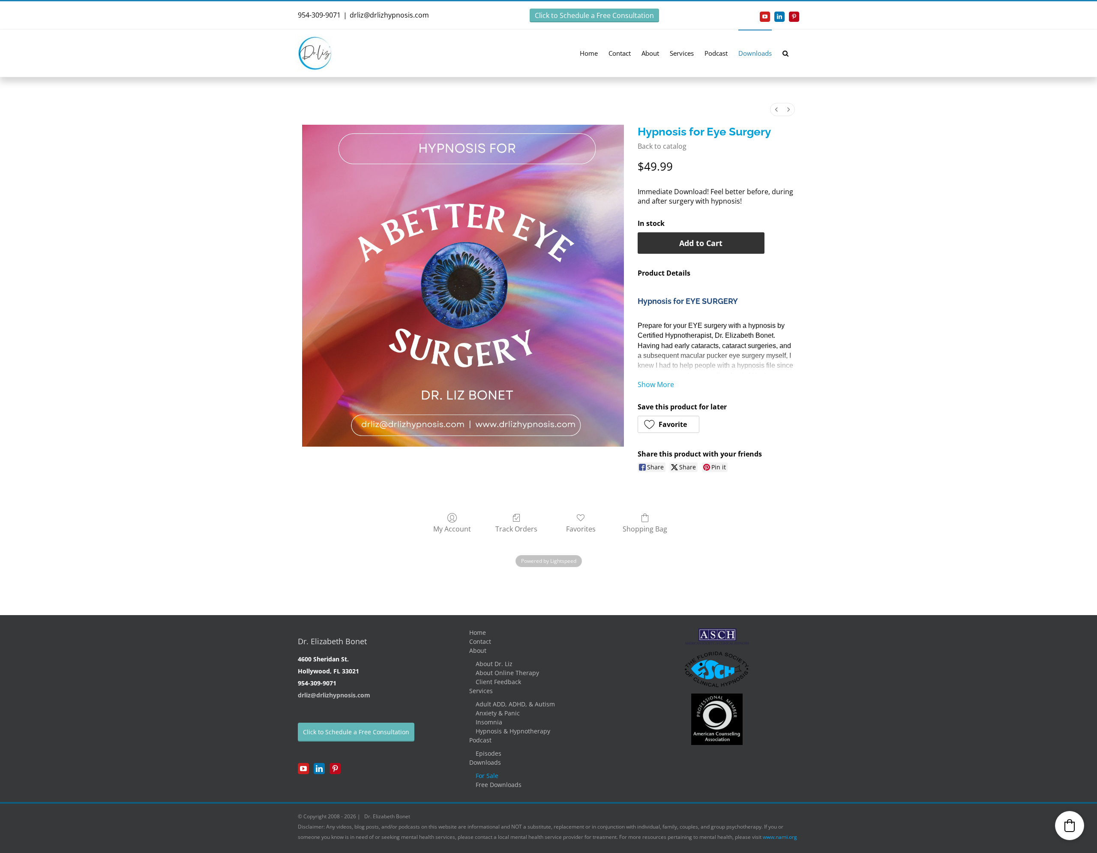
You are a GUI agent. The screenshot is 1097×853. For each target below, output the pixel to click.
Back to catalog (662, 146)
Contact (480, 641)
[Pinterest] (335, 768)
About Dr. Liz (494, 664)
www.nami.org (780, 837)
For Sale (487, 776)
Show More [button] (656, 384)
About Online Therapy (507, 673)
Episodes (488, 753)
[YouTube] (303, 768)
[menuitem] (776, 109)
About (477, 650)
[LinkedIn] (319, 768)
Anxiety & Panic (498, 713)
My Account (452, 528)
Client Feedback (498, 682)
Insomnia (489, 722)
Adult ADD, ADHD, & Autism (515, 704)
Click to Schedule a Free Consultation (594, 15)
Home (477, 632)
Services (481, 691)
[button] (785, 53)
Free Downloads (499, 785)
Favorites (581, 528)
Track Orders (516, 528)
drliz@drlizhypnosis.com (389, 15)
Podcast (480, 740)
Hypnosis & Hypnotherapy (513, 731)
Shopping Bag (645, 528)
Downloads (485, 762)
